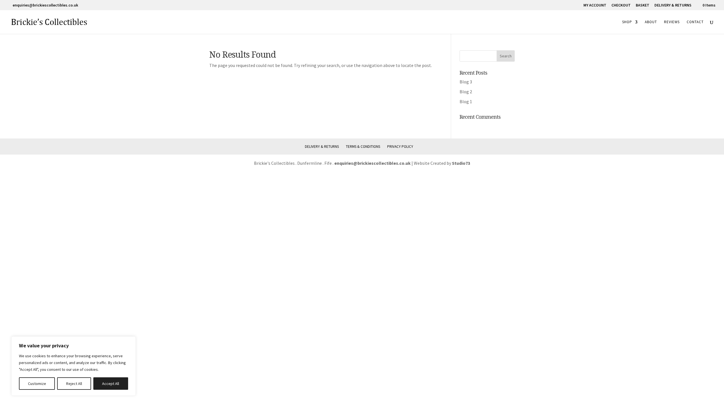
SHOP (627, 22)
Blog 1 (466, 101)
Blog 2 (466, 91)
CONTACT (695, 22)
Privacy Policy (400, 146)
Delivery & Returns (322, 146)
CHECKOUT (621, 5)
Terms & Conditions (363, 146)
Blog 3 (466, 82)
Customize (37, 383)
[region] (73, 366)
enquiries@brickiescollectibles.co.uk (372, 163)
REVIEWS (672, 22)
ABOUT (651, 22)
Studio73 (461, 163)
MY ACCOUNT (594, 5)
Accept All (110, 383)
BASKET (642, 5)
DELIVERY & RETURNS (672, 5)
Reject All (74, 383)
